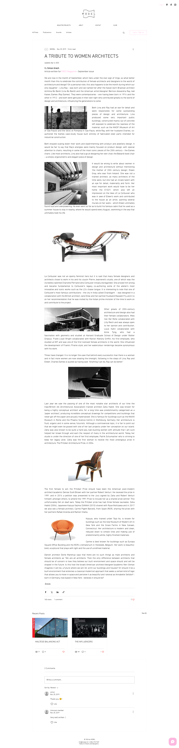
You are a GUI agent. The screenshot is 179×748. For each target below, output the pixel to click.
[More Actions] (133, 693)
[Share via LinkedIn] (57, 592)
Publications (47, 33)
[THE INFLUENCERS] (89, 628)
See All (144, 613)
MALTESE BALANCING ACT (47, 642)
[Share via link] (63, 592)
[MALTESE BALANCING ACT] (50, 628)
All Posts (35, 33)
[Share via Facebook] (45, 592)
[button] (123, 33)
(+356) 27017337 (94, 742)
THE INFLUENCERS (84, 642)
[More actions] (133, 49)
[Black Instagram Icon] (175, 4)
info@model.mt (83, 742)
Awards (58, 33)
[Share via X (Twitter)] (51, 592)
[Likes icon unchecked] (51, 704)
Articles (68, 33)
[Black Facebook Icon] (171, 4)
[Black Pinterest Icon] (167, 4)
